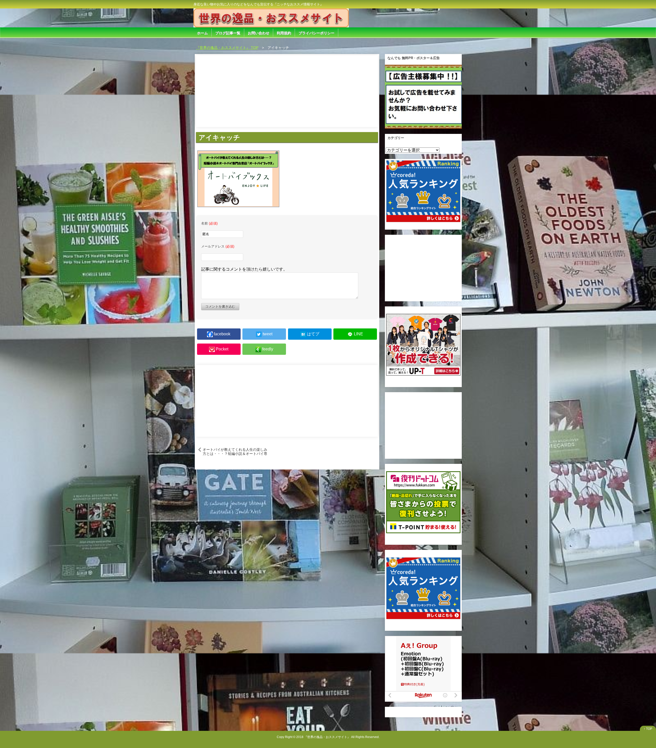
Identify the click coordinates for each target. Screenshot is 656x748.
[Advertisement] (287, 91)
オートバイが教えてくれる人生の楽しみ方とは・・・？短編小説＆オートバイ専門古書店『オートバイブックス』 (235, 451)
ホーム (202, 33)
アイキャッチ (219, 137)
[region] (423, 97)
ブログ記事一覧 (227, 33)
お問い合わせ (258, 33)
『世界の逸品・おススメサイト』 (327, 737)
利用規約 (284, 33)
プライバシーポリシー (316, 33)
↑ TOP (648, 729)
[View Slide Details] (423, 97)
